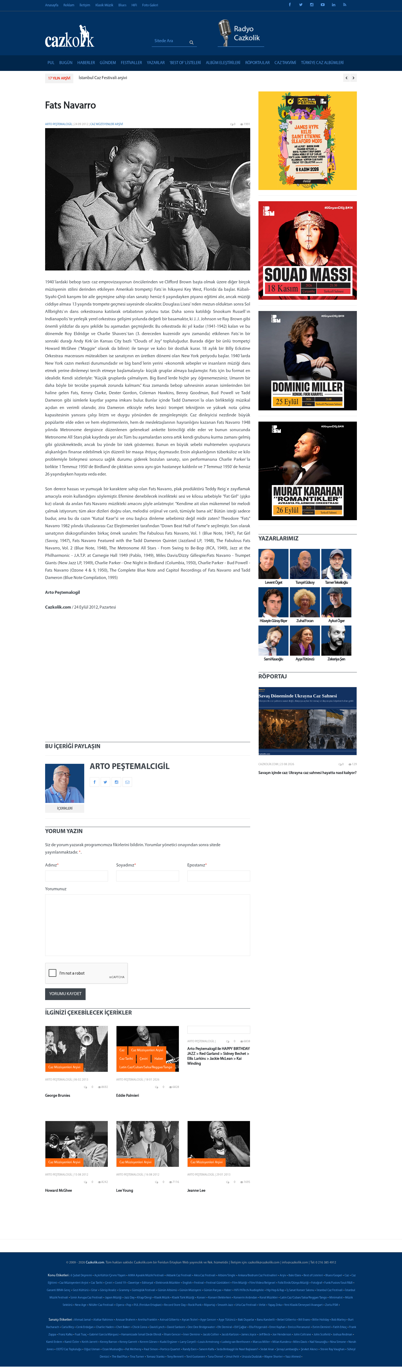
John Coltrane (302, 1334)
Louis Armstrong (208, 1342)
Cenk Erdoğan (85, 1327)
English (187, 1283)
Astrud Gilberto (169, 1319)
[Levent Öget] (272, 564)
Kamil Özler (72, 1342)
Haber (228, 1290)
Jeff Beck (264, 1334)
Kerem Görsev (149, 1342)
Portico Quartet (170, 1349)
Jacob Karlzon (230, 1334)
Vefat (262, 1305)
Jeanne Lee (196, 1191)
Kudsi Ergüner (168, 1342)
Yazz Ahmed (293, 1356)
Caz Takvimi (285, 63)
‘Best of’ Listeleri (185, 63)
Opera (120, 1305)
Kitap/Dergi (144, 1297)
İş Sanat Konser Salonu (300, 1290)
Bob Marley (338, 1319)
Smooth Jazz (225, 1305)
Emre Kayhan (277, 1327)
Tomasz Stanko (156, 1356)
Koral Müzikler (269, 1297)
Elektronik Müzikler (168, 1283)
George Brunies (57, 1096)
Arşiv (283, 1275)
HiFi (134, 5)
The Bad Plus (119, 1356)
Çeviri (108, 1283)
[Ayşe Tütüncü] (303, 641)
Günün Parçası (213, 1290)
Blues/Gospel (333, 1275)
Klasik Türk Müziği (183, 1297)
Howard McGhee (58, 1191)
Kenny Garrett (128, 1342)
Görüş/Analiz (108, 1290)
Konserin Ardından (245, 1297)
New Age (80, 1305)
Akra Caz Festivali (204, 1275)
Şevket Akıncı (309, 1349)
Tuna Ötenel (215, 1356)
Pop (128, 1305)
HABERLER (86, 63)
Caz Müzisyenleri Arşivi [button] (64, 1067)
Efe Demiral (224, 1327)
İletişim (85, 5)
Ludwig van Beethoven (236, 1342)
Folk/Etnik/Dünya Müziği (293, 1283)
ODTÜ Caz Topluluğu (68, 1349)
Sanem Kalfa (206, 1349)
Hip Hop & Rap (275, 1290)
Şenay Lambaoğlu (287, 1349)
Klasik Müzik (104, 5)
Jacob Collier (211, 1334)
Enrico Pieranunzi (299, 1327)
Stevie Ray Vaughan (332, 1349)
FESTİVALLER (131, 63)
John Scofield (322, 1334)
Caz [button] (122, 1050)
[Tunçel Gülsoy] (303, 564)
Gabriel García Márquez (104, 1334)
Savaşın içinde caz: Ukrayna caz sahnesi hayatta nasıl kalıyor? (307, 773)
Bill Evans (304, 1319)
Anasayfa (51, 5)
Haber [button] (159, 1059)
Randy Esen (190, 1349)
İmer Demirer (191, 1334)
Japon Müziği (113, 1297)
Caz (347, 1275)
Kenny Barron (108, 1342)
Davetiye (133, 1283)
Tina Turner (137, 1356)
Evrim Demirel (322, 1327)
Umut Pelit (232, 1356)
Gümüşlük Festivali (143, 1290)
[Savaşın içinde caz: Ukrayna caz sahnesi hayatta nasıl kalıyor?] (307, 721)
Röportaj (209, 1305)
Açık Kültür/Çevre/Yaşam (110, 1275)
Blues (122, 5)
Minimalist (336, 1297)
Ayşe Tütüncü (227, 1319)
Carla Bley (68, 1327)
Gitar (94, 1290)
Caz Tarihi (97, 1283)
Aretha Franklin (147, 1319)
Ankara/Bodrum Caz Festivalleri (257, 1275)
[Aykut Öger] (335, 602)
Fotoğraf (316, 1283)
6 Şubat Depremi (81, 1275)
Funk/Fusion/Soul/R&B (338, 1283)
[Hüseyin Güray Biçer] (272, 602)
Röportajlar (257, 63)
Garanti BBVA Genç (58, 1290)
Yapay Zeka (275, 1305)
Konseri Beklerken (219, 1297)
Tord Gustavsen (195, 1356)
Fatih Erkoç (340, 1327)
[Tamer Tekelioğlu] (335, 564)
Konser (201, 1297)
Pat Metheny (133, 1349)
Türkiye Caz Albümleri (322, 63)
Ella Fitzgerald (258, 1327)
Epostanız (197, 865)
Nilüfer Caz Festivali (101, 1305)
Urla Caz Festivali (246, 1305)
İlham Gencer (172, 1334)
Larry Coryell (188, 1342)
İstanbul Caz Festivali (330, 1290)
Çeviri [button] (144, 1059)
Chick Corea (139, 1327)
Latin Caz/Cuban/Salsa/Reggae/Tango (303, 1297)
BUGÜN (65, 63)
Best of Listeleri (313, 1275)
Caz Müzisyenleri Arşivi (106, 124)
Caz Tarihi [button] (126, 1059)
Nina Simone (338, 1342)
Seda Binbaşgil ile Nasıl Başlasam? (237, 1349)
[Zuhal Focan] (303, 602)
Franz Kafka (65, 1334)
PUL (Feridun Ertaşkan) (148, 1305)
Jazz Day (129, 1297)
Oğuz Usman (92, 1349)
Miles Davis (300, 1342)
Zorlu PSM (331, 1305)
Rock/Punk (195, 1305)
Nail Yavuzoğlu (319, 1342)
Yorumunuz (55, 889)
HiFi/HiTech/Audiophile (249, 1290)
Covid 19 (120, 1283)
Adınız (52, 865)
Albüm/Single (226, 1275)
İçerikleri (64, 808)
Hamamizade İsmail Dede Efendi (141, 1334)
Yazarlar (156, 63)
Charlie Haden (105, 1327)
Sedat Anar (267, 1349)
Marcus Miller (261, 1342)
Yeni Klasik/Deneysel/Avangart (303, 1305)
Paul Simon (151, 1349)
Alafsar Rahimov (103, 1319)
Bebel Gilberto (286, 1319)
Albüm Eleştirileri (223, 63)
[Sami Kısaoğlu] (272, 641)
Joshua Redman (342, 1334)
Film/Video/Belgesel (262, 1283)
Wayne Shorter (273, 1356)
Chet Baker (123, 1327)
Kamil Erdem (54, 1342)
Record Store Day (175, 1305)
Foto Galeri (150, 5)
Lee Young (124, 1191)
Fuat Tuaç (81, 1334)
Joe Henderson (281, 1334)
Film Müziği (239, 1283)
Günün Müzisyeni (190, 1290)
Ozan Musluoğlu (112, 1349)
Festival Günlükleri (218, 1283)
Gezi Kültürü (81, 1290)
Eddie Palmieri (127, 1096)
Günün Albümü (167, 1290)
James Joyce (249, 1334)
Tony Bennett (175, 1356)
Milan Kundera (281, 1342)
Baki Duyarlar (246, 1319)
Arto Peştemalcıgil (58, 124)
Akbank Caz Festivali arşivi (103, 78)
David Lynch (157, 1327)
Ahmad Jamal (82, 1319)
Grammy (124, 1290)
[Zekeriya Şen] (335, 641)
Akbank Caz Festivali (178, 1275)
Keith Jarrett (90, 1342)
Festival (199, 1283)
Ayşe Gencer (208, 1319)
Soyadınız (126, 865)
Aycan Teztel (190, 1319)
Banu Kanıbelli (266, 1319)
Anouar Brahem (125, 1319)
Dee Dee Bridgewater (201, 1327)
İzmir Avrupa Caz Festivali (87, 1297)
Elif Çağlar (240, 1327)
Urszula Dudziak (252, 1356)
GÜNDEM (108, 63)
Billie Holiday (320, 1319)
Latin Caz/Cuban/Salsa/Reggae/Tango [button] (146, 1067)
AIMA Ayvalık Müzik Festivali (146, 1275)
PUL (51, 63)
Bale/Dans (295, 1275)
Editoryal (147, 1283)
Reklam (68, 5)
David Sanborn (176, 1327)
